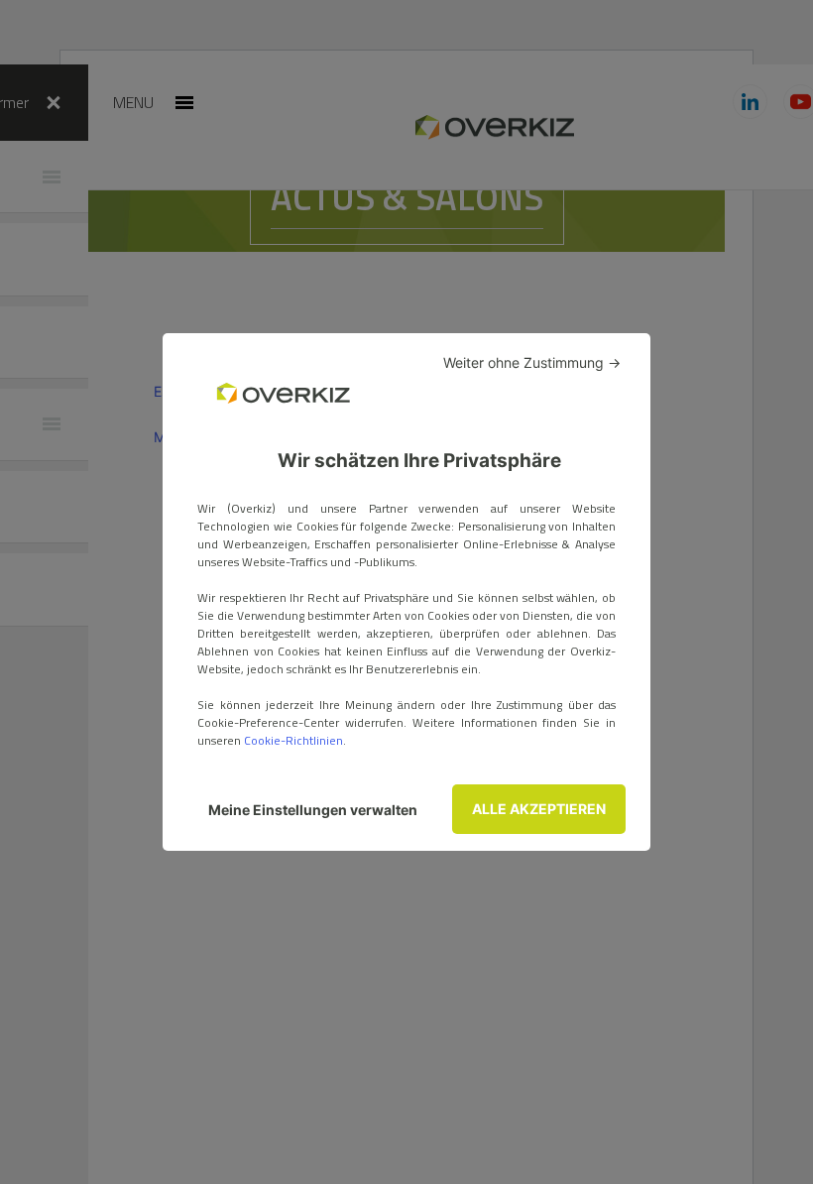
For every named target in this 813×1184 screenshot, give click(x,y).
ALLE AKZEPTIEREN (539, 808)
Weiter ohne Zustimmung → (532, 362)
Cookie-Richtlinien (293, 740)
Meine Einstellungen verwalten (312, 809)
